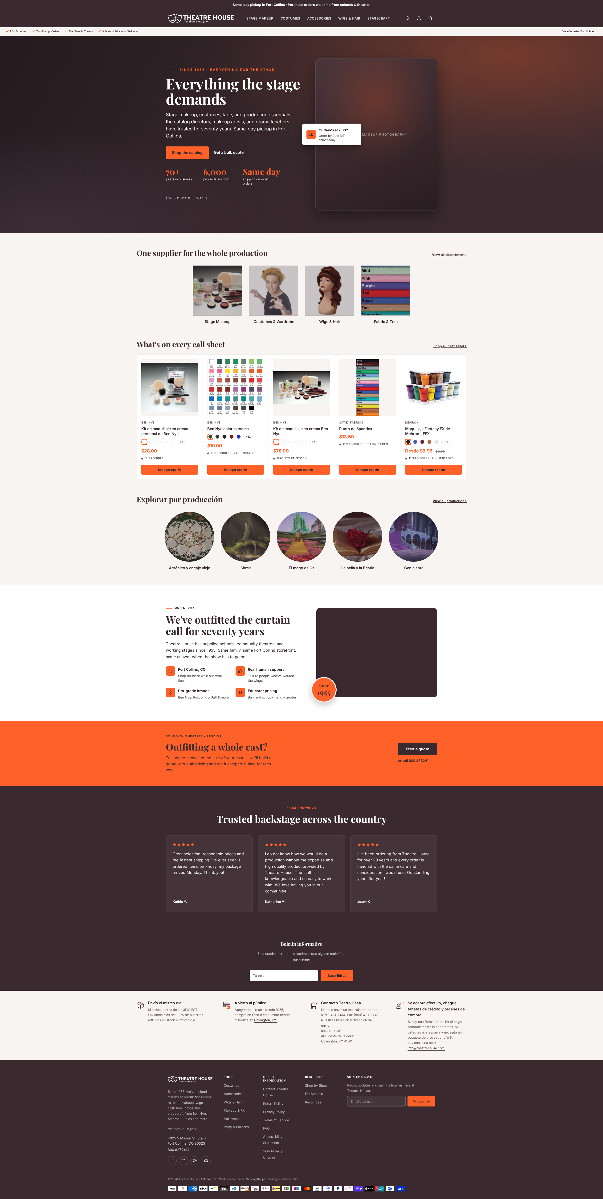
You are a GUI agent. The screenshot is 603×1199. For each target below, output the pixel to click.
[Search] (407, 18)
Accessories (319, 18)
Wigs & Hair (349, 18)
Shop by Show (316, 1085)
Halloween (232, 1119)
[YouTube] (206, 1160)
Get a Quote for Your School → (579, 31)
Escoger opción (169, 470)
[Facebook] (172, 1160)
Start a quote (417, 749)
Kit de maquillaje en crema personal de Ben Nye (164, 431)
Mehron (412, 422)
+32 (248, 436)
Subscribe (421, 1101)
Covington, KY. (265, 1020)
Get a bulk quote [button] (229, 152)
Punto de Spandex (355, 428)
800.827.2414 (420, 761)
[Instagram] (183, 1160)
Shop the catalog (187, 152)
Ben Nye (148, 422)
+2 (313, 441)
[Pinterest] (194, 1160)
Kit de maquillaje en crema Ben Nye (300, 431)
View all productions (450, 501)
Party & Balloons (236, 1127)
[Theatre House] (201, 18)
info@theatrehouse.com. (426, 1048)
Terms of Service (276, 1120)
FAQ (266, 1128)
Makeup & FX (234, 1110)
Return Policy (273, 1104)
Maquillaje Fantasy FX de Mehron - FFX (427, 431)
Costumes (290, 18)
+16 (445, 441)
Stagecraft (378, 18)
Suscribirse (337, 975)
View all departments (449, 255)
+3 (181, 441)
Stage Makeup (259, 18)
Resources (313, 1102)
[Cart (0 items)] (430, 18)
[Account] (419, 18)
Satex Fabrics (351, 422)
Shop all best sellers (450, 346)
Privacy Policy (274, 1112)
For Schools (314, 1094)
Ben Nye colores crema (228, 428)
